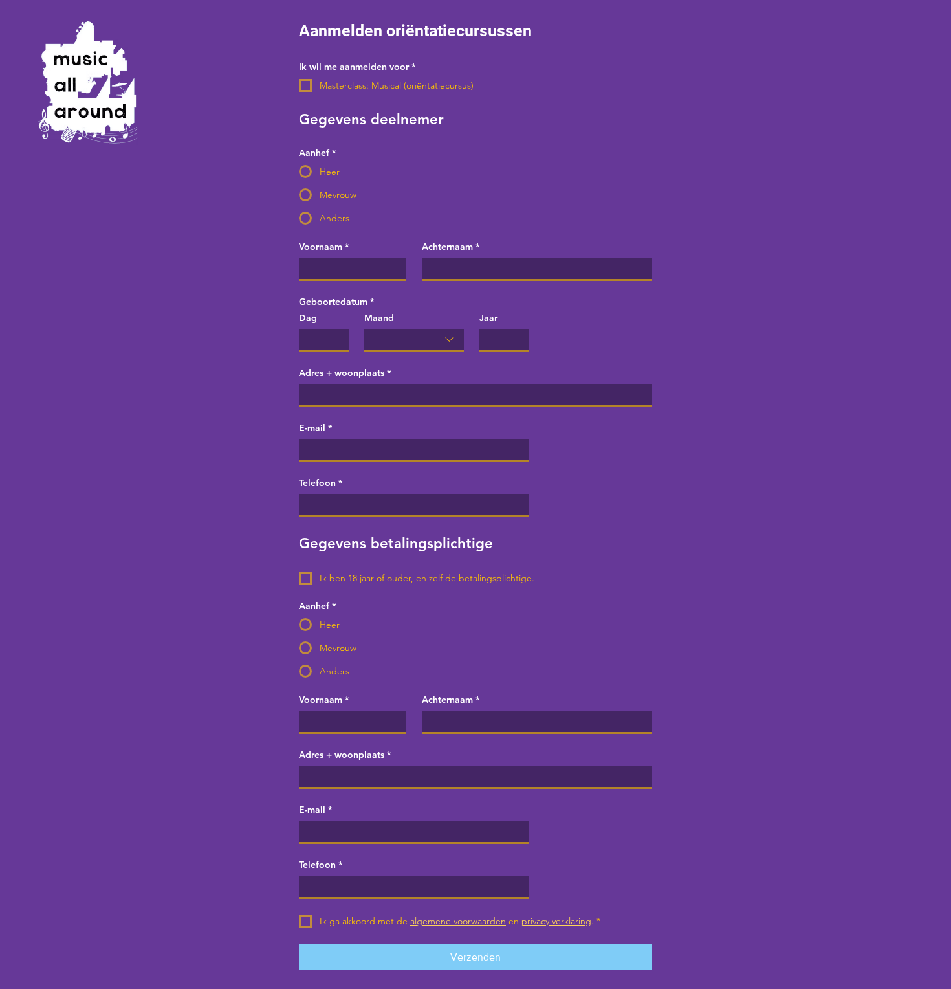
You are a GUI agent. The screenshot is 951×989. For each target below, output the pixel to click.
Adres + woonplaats (345, 373)
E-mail (315, 428)
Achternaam (450, 246)
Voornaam (324, 246)
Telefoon (320, 483)
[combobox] (414, 340)
